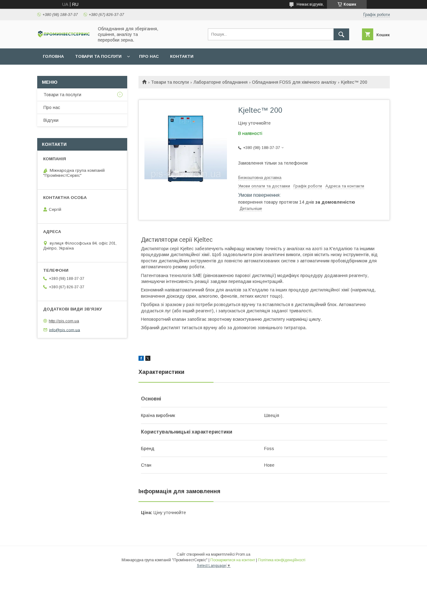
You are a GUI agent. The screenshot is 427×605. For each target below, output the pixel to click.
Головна (53, 56)
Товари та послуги (98, 56)
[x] (147, 359)
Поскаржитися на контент (232, 560)
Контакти (181, 56)
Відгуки (50, 120)
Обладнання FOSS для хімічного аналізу (294, 82)
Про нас (149, 56)
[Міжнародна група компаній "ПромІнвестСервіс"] (63, 36)
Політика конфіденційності (281, 560)
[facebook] (141, 359)
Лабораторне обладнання (220, 82)
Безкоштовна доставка (259, 177)
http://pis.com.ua (64, 321)
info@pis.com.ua (64, 329)
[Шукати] (341, 34)
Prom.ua (243, 554)
